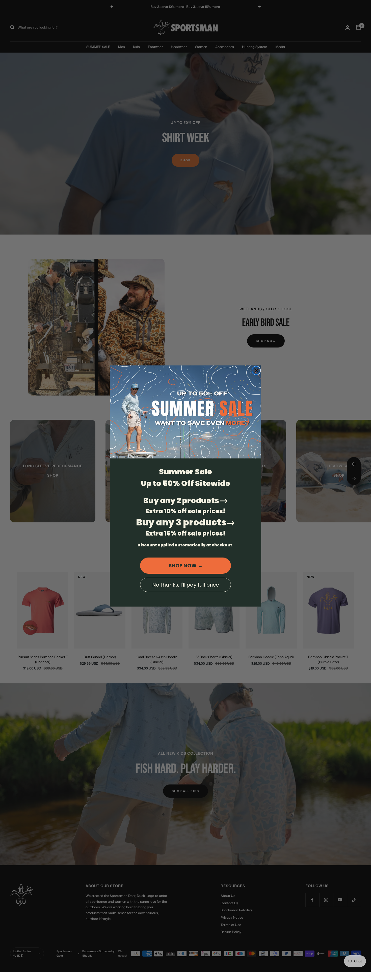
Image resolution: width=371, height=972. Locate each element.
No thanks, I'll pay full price (185, 584)
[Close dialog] (256, 370)
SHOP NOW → (186, 565)
